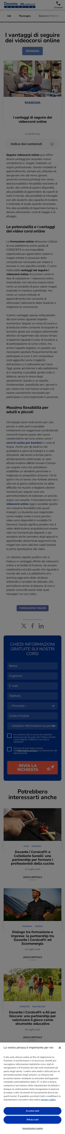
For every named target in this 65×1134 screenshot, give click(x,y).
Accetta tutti (32, 1111)
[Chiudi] (60, 1048)
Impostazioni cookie (32, 1128)
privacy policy (48, 1099)
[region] (32, 1088)
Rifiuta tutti (33, 1119)
